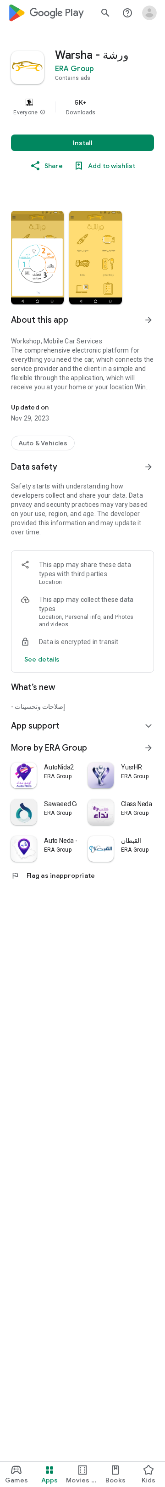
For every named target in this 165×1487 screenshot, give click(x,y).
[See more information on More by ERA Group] (149, 748)
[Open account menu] (149, 13)
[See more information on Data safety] (149, 467)
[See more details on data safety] (42, 659)
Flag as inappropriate (53, 875)
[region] (82, 107)
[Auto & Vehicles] (43, 443)
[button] (42, 112)
